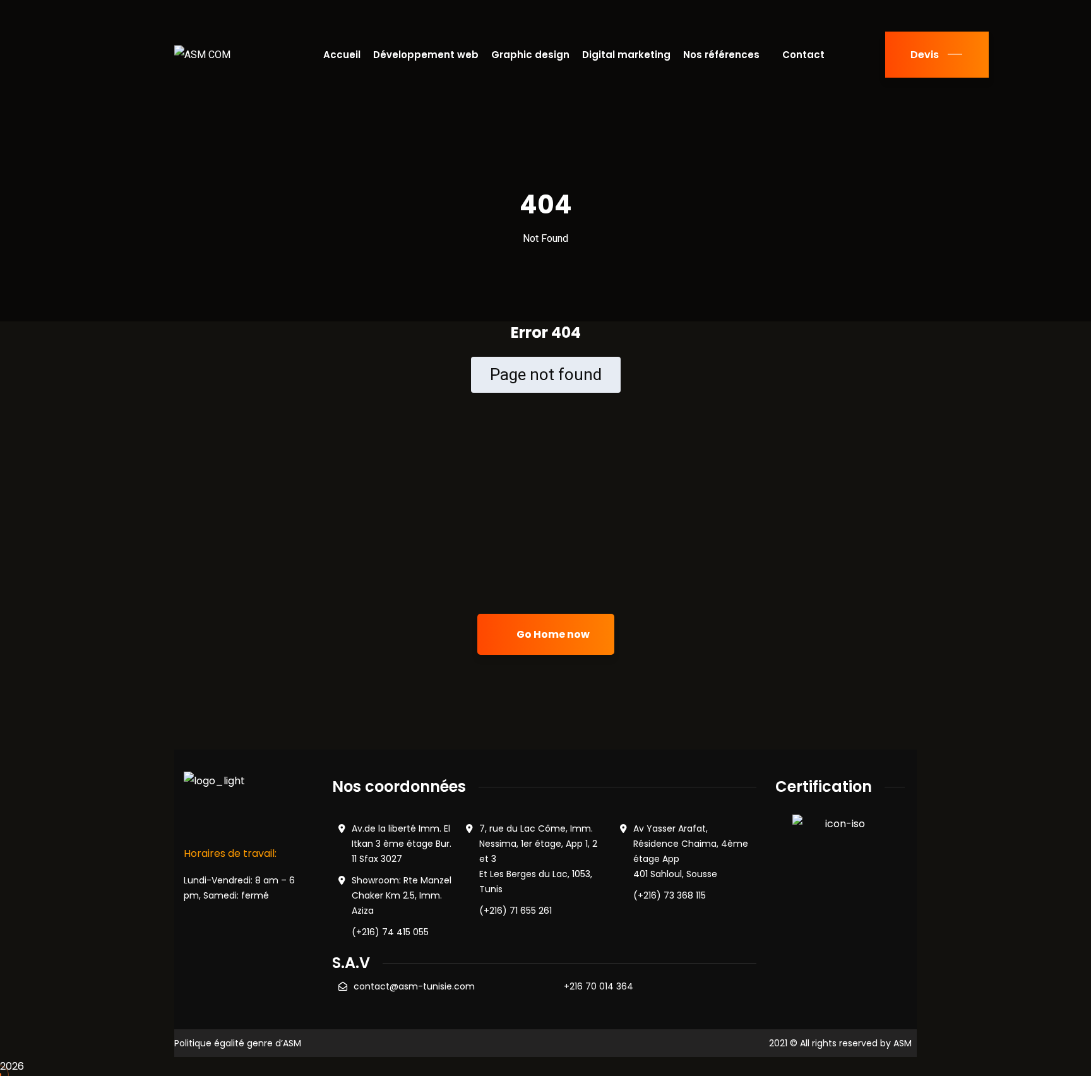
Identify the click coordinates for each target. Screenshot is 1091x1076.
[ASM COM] (202, 54)
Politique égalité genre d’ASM (237, 1043)
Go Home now (552, 634)
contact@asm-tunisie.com (414, 986)
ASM (902, 1043)
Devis (924, 54)
